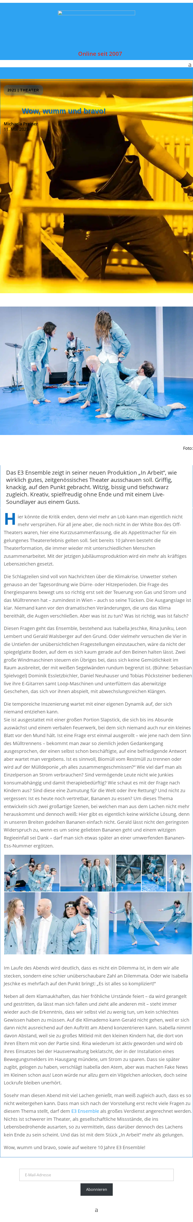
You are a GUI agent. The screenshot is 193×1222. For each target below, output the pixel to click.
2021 (12, 90)
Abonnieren (96, 1189)
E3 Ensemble (85, 1111)
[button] (32, 873)
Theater (29, 90)
